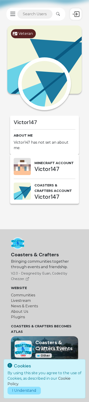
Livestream (21, 300)
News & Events (24, 306)
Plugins (18, 317)
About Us (19, 311)
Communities (23, 295)
